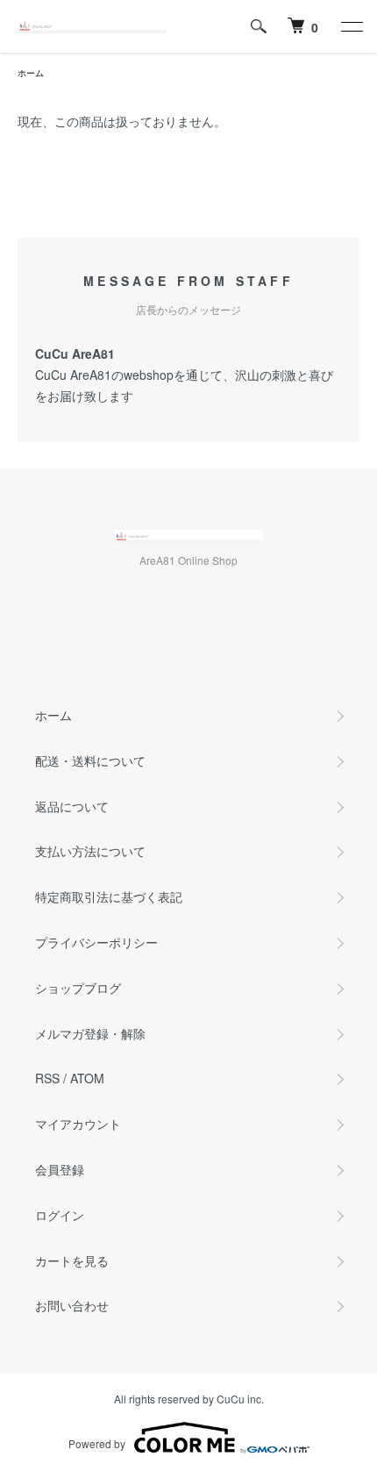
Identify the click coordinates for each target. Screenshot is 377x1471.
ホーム (31, 73)
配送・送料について (90, 760)
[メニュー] (350, 26)
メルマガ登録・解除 (90, 1033)
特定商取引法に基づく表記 (108, 896)
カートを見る (72, 1260)
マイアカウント (78, 1123)
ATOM (87, 1078)
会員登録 (59, 1169)
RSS (47, 1078)
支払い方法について (90, 851)
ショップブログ (78, 987)
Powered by (96, 1443)
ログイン (59, 1215)
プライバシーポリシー (96, 942)
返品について (72, 806)
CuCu (231, 1398)
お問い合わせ (72, 1305)
